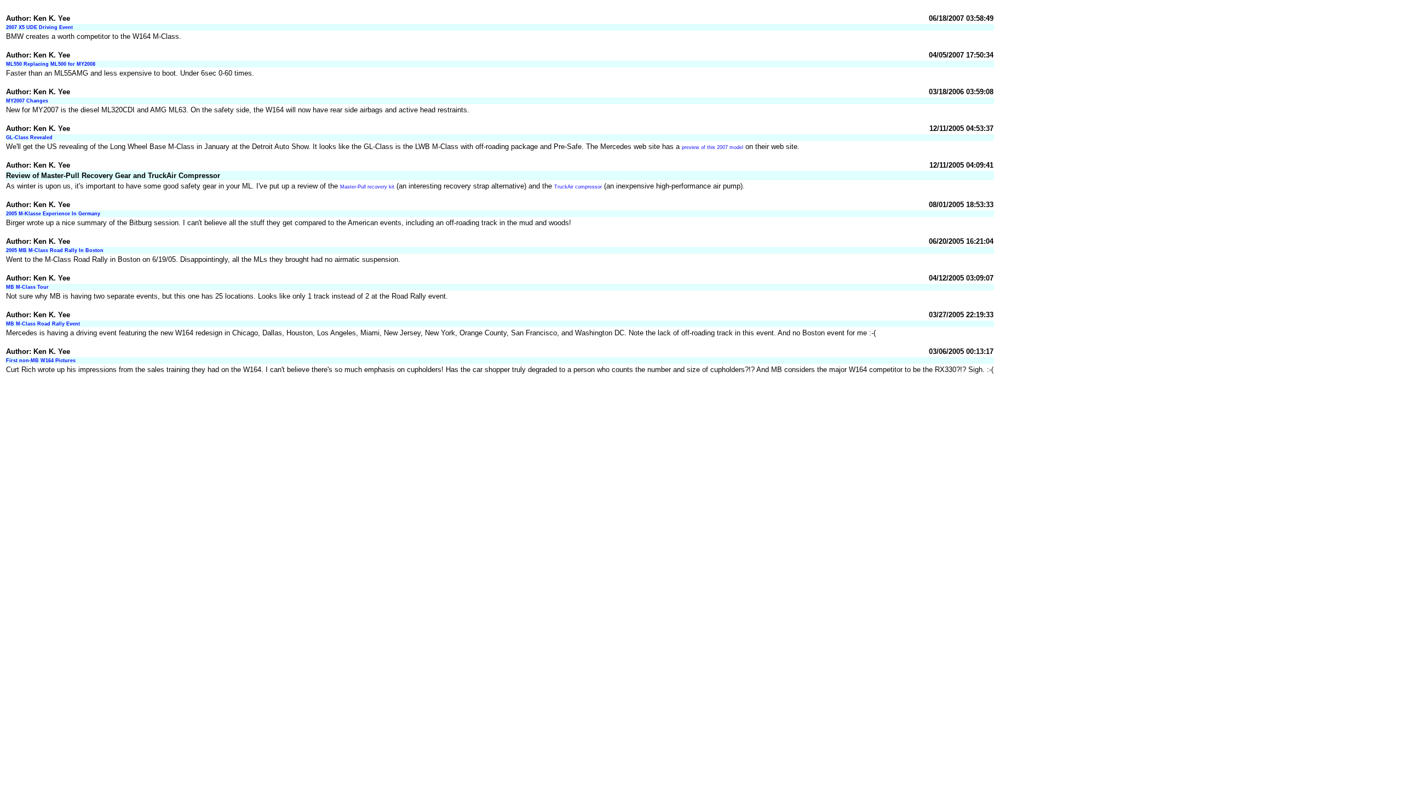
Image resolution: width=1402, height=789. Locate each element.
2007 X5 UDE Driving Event (39, 27)
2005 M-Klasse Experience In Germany (53, 213)
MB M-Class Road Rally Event (43, 324)
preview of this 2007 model (712, 147)
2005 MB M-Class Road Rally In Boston (55, 250)
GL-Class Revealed (29, 137)
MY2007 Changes (27, 101)
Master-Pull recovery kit (367, 187)
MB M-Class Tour (27, 287)
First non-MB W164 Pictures (41, 360)
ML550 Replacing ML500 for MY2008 (50, 64)
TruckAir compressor (578, 187)
